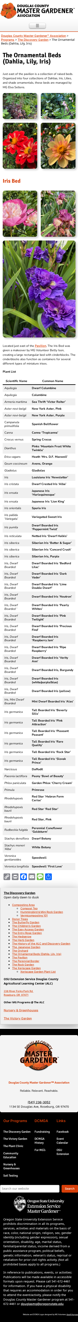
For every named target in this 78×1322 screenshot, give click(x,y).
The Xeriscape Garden (26, 968)
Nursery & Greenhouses (21, 1010)
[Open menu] (37, 25)
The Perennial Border (25, 961)
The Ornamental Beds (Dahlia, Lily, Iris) (36, 954)
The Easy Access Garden (28, 929)
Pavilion (40, 345)
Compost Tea (28, 908)
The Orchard (20, 950)
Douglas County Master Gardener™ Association (39, 1082)
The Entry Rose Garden (27, 933)
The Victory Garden (18, 1018)
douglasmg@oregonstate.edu (42, 1304)
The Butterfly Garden (25, 922)
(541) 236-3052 (39, 1102)
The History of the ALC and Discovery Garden (41, 943)
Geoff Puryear (72, 1314)
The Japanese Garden (26, 947)
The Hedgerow (21, 936)
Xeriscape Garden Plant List (38, 971)
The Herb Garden (23, 940)
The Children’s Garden (26, 926)
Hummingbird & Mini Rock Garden (41, 912)
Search (70, 1188)
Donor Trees (20, 919)
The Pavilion (19, 957)
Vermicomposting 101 (34, 915)
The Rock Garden (23, 964)
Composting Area (23, 905)
